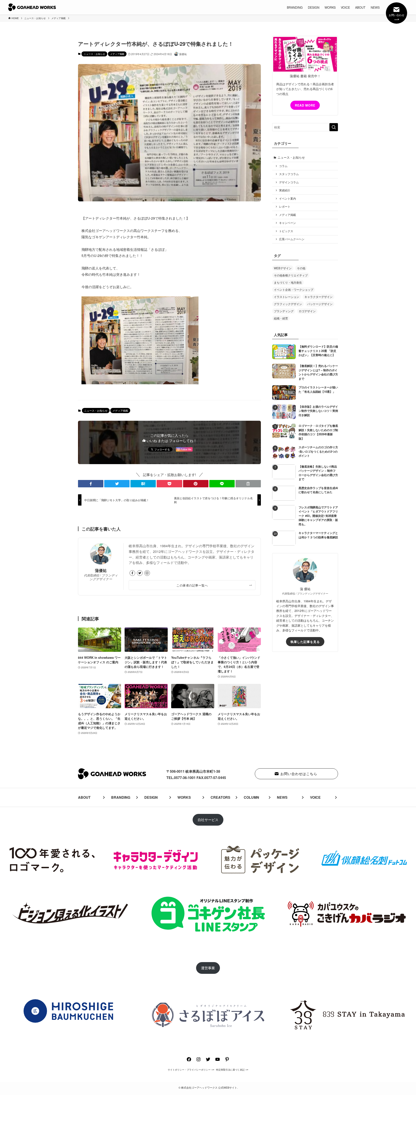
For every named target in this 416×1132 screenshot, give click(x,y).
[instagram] (147, 573)
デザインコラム (289, 182)
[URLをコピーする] (248, 483)
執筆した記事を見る (305, 641)
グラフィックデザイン (288, 304)
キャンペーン (287, 223)
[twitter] (140, 573)
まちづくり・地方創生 (288, 282)
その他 (301, 268)
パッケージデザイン (320, 304)
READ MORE (305, 105)
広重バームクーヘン (291, 239)
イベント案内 (287, 198)
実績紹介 (284, 190)
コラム (283, 166)
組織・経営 (281, 318)
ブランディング (284, 311)
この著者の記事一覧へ (192, 585)
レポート (284, 207)
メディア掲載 (117, 54)
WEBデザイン (283, 268)
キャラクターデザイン (318, 297)
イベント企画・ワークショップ (293, 290)
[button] (90, 483)
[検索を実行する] (333, 127)
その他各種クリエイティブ (291, 275)
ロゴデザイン (307, 311)
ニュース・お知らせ (94, 54)
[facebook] (132, 573)
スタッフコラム (289, 174)
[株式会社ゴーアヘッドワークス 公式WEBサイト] (32, 7)
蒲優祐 (101, 570)
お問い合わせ (396, 15)
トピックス (286, 231)
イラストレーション (286, 297)
